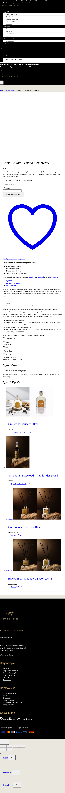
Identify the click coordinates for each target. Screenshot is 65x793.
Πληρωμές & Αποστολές (10, 671)
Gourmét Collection (12, 19)
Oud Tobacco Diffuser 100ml (25, 527)
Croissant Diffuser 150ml (23, 424)
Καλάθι (5, 695)
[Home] (1, 90)
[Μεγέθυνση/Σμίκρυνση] (3, 746)
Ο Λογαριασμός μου (9, 693)
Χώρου (8, 29)
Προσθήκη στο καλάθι (13, 194)
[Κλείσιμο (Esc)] (22, 746)
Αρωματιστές (10, 41)
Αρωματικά (40, 277)
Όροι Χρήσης (7, 677)
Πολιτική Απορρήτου (9, 675)
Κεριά (5, 758)
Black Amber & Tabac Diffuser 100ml (30, 578)
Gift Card (7, 43)
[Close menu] (0, 752)
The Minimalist (10, 21)
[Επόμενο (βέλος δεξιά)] (9, 749)
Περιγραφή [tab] (9, 281)
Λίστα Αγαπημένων (9, 700)
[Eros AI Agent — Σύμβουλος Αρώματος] (4, 742)
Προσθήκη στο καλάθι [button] (18, 432)
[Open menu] (2, 83)
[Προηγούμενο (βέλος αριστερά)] (3, 749)
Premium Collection (12, 16)
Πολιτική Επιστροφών (10, 673)
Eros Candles (53, 277)
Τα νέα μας (6, 668)
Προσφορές (7, 698)
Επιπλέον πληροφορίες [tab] (13, 283)
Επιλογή (14, 535)
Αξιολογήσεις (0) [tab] (11, 285)
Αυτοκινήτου (10, 33)
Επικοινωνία (7, 680)
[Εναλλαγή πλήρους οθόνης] (9, 746)
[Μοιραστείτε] (16, 746)
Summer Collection (11, 14)
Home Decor (8, 785)
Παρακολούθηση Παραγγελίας (12, 702)
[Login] (32, 48)
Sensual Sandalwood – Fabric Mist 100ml (33, 475)
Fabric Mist (9, 36)
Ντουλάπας (9, 31)
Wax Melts (9, 24)
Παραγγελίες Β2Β (8, 705)
